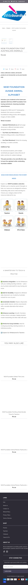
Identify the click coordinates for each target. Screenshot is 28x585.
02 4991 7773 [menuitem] (6, 1)
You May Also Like (14, 343)
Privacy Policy (6, 515)
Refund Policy (6, 511)
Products (8, 28)
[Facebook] (4, 552)
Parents (5, 527)
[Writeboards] (14, 13)
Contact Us (6, 508)
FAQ (4, 502)
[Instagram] (7, 552)
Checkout (21, 1)
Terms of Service (7, 518)
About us (5, 505)
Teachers (5, 531)
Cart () (14, 1)
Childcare (5, 534)
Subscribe (8, 571)
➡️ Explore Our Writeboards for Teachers (12, 332)
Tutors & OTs (6, 537)
